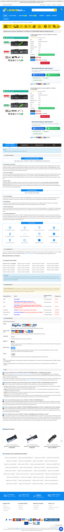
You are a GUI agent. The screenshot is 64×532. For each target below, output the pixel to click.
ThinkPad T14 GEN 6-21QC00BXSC (9, 267)
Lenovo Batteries (9, 22)
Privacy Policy (5, 510)
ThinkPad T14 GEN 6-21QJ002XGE (9, 269)
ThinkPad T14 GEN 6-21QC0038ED (38, 265)
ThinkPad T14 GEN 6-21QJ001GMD (38, 267)
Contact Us (54, 4)
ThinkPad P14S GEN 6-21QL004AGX (23, 263)
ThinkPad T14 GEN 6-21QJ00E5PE (38, 271)
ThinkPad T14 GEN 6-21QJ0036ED (23, 269)
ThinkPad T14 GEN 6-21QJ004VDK (9, 271)
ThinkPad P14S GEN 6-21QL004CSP (38, 263)
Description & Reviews (10, 145)
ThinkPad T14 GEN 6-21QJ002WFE (53, 267)
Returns (54, 15)
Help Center (59, 4)
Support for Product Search (29, 253)
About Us (49, 4)
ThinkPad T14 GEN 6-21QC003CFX (53, 265)
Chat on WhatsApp (54, 74)
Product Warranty (6, 507)
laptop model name (27, 374)
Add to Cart (46, 63)
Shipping (48, 15)
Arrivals (32, 15)
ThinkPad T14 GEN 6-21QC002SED (23, 265)
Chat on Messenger (39, 74)
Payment (41, 15)
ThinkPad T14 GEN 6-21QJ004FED (53, 269)
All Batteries (12, 15)
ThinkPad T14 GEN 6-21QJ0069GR (23, 271)
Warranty (6, 19)
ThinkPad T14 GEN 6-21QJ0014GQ (23, 267)
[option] (15, 46)
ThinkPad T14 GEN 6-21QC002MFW (9, 265)
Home (5, 15)
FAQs (54, 145)
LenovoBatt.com (17, 528)
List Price (33, 57)
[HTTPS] (36, 523)
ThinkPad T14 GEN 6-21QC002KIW (53, 263)
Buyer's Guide (42, 4)
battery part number (16, 374)
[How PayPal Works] (28, 523)
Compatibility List (24, 145)
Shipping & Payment (39, 145)
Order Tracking (36, 505)
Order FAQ (20, 507)
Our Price (33, 113)
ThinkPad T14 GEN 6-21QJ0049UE (38, 269)
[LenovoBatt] (14, 10)
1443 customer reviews (41, 37)
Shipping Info (36, 507)
